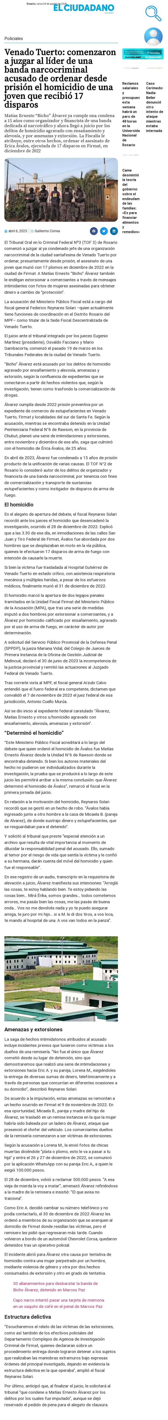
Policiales (13, 38)
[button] (94, 231)
